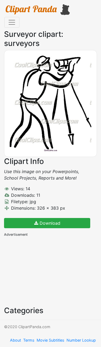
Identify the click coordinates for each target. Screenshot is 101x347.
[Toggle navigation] (11, 22)
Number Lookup (81, 340)
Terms (28, 340)
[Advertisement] (44, 271)
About (15, 340)
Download (49, 223)
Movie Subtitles (50, 340)
